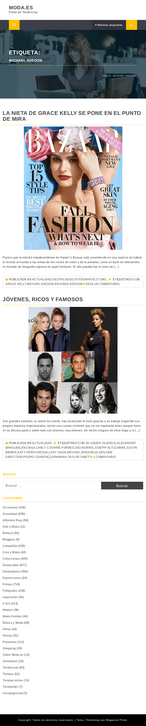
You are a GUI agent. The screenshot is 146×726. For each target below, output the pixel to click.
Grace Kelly (16, 284)
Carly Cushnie (48, 447)
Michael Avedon (40, 284)
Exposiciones (12, 577)
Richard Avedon (68, 284)
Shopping (9, 648)
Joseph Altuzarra (110, 447)
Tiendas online (13, 680)
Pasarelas (9, 641)
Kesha (43, 452)
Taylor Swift (79, 456)
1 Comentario (104, 456)
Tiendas (8, 673)
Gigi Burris (84, 447)
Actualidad (42, 279)
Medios (8, 609)
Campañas (10, 545)
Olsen (100, 452)
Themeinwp (93, 720)
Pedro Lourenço (37, 456)
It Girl (101, 279)
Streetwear (10, 661)
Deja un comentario (102, 284)
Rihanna (60, 456)
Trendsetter (10, 686)
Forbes (68, 447)
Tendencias (10, 667)
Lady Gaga (57, 452)
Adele (111, 443)
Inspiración (10, 597)
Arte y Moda (11, 526)
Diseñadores (11, 571)
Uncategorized (13, 693)
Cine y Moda (11, 552)
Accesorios (10, 507)
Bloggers (9, 539)
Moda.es (21, 7)
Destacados (63, 279)
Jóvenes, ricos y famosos (43, 299)
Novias (7, 635)
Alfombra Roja (12, 520)
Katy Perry (27, 452)
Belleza (8, 533)
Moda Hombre (12, 616)
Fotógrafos (84, 279)
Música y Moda (13, 622)
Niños (7, 629)
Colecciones (11, 558)
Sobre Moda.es (13, 654)
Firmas (7, 584)
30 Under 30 (95, 443)
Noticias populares (109, 24)
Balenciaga (25, 447)
